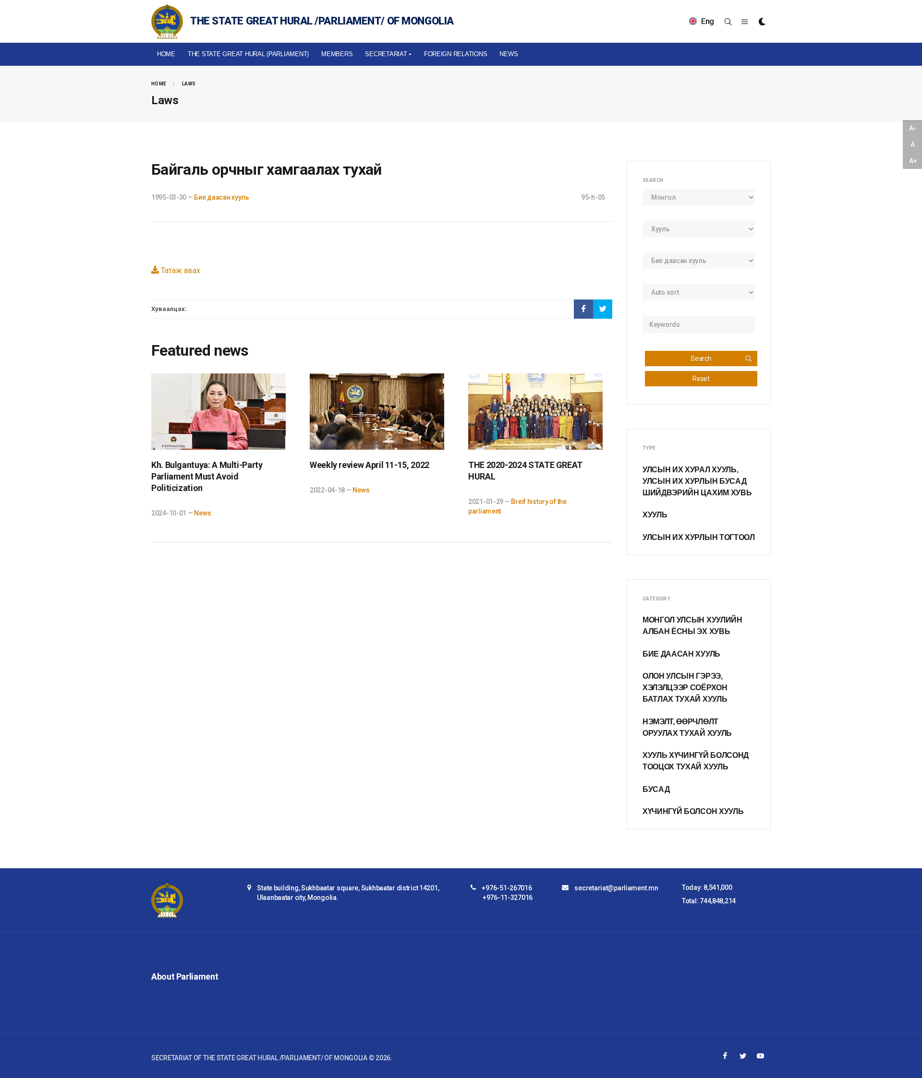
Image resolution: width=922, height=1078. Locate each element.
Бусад (656, 789)
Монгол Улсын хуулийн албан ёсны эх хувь (692, 625)
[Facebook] (725, 1056)
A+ (913, 161)
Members (336, 54)
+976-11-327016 (508, 897)
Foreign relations (455, 54)
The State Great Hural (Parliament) (248, 54)
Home (166, 54)
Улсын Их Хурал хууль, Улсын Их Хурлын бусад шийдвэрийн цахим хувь (697, 481)
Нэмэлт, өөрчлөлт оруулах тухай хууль (687, 727)
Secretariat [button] (386, 54)
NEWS (508, 54)
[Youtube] (760, 1056)
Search (701, 358)
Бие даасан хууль (221, 197)
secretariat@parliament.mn (616, 888)
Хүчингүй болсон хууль (693, 811)
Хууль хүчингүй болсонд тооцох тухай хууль (696, 761)
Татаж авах (179, 270)
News (202, 513)
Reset (701, 379)
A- (912, 128)
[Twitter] (743, 1056)
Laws (189, 83)
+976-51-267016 (507, 888)
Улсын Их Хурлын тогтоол (699, 537)
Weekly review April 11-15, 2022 (369, 465)
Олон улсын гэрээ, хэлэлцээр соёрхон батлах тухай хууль (685, 687)
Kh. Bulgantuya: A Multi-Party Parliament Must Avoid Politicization (207, 476)
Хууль (655, 515)
